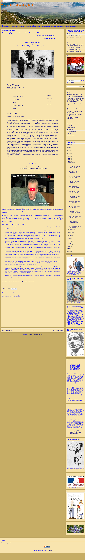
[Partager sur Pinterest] (16, 289)
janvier (70, 244)
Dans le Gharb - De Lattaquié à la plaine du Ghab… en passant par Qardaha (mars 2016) (75, 45)
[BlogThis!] (12, 289)
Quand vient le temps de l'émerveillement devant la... (74, 212)
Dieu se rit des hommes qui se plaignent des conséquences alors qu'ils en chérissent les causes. (75, 432)
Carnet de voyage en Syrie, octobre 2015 (74, 49)
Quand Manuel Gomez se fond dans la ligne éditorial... (74, 222)
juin (70, 237)
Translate (72, 82)
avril (70, 240)
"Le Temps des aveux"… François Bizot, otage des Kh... (75, 194)
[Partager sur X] (14, 289)
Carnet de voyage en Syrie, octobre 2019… (75, 35)
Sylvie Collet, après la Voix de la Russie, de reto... (75, 204)
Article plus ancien (58, 330)
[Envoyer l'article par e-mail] (9, 288)
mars (70, 241)
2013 (69, 246)
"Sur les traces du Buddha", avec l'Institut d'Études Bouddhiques (74, 112)
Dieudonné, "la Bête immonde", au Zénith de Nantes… (74, 179)
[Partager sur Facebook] (15, 289)
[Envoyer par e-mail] (11, 289)
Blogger (50, 550)
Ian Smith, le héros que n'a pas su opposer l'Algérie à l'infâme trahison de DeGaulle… (75, 104)
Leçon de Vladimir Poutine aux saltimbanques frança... (74, 167)
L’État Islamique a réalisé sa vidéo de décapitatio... (74, 214)
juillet (70, 235)
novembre (71, 229)
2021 (69, 150)
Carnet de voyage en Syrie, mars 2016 (74, 47)
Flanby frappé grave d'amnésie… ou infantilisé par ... (75, 207)
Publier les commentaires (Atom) (35, 334)
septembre (71, 232)
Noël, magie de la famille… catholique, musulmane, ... (74, 187)
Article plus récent (7, 330)
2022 (69, 148)
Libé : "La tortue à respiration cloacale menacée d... (74, 197)
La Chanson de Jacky (71, 135)
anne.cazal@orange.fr (16, 88)
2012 (69, 248)
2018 (69, 155)
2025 (69, 144)
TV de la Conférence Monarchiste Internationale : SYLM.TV (73, 137)
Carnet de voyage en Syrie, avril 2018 (74, 37)
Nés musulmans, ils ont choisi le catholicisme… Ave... (75, 169)
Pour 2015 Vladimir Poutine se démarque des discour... (74, 164)
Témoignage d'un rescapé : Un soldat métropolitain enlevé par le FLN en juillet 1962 (32, 167)
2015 (69, 159)
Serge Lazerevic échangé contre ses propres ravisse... (75, 217)
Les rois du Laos (70, 125)
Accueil (32, 330)
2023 (69, 147)
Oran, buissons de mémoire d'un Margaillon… (75, 96)
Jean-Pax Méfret (70, 129)
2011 (69, 249)
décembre (71, 162)
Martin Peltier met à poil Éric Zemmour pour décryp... (74, 189)
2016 (69, 158)
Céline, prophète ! (79, 423)
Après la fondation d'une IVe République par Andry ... (74, 192)
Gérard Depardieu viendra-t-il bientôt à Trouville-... (74, 177)
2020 (69, 152)
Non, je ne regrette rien (71, 127)
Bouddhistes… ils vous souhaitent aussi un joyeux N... (75, 184)
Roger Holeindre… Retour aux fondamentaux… (72, 118)
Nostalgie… (69, 133)
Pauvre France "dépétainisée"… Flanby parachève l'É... (75, 202)
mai (70, 238)
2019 (69, 153)
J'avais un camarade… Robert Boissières (74, 94)
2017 (69, 156)
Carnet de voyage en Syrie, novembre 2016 (75, 42)
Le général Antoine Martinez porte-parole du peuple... (74, 174)
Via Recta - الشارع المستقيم (17, 5)
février (70, 243)
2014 (69, 161)
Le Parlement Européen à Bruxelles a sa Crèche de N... (75, 209)
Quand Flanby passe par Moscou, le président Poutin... (75, 219)
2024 (69, 145)
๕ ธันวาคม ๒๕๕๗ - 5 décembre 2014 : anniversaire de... (74, 224)
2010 (69, 251)
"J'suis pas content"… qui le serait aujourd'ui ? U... (74, 182)
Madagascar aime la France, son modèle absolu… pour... (75, 227)
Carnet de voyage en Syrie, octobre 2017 (74, 39)
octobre (70, 230)
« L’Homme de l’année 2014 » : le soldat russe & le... (74, 172)
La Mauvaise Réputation (71, 131)
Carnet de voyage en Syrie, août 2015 (74, 51)
